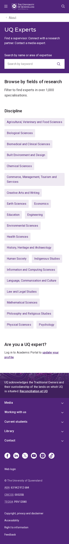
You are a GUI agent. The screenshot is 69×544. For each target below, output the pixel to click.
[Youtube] (34, 456)
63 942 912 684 (20, 487)
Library (9, 431)
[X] (25, 456)
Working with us (15, 412)
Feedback (10, 534)
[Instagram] (43, 456)
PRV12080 (20, 501)
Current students (16, 421)
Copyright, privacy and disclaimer (23, 513)
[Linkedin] (16, 456)
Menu (6, 6)
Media (8, 402)
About (12, 17)
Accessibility (11, 520)
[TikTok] (51, 456)
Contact (9, 440)
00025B (19, 494)
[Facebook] (7, 456)
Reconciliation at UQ (34, 391)
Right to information (16, 527)
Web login (10, 469)
